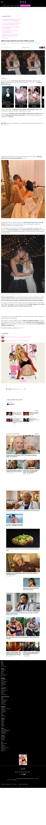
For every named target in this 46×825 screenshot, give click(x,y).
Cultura (2, 676)
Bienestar (3, 683)
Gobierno (3, 719)
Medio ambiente (4, 743)
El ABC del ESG (3, 749)
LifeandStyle (3, 716)
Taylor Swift (21, 389)
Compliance (15, 784)
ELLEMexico (20, 774)
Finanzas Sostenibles (5, 747)
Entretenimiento (4, 690)
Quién (2, 668)
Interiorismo (3, 733)
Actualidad (3, 736)
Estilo (2, 689)
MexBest (3, 678)
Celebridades (5, 38)
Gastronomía (3, 679)
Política (2, 718)
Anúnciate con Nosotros (23, 784)
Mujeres (2, 715)
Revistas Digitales (25, 5)
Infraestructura (4, 731)
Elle (2, 662)
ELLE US (22, 328)
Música (2, 693)
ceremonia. (24, 158)
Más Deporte (3, 702)
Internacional (3, 710)
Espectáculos (3, 669)
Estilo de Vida (3, 684)
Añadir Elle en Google (26, 47)
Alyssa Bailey (10, 402)
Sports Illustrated (5, 696)
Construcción (3, 729)
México (2, 720)
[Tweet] (42, 47)
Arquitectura (3, 732)
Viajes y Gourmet (4, 694)
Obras (2, 728)
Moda (4, 5)
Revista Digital (23, 380)
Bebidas (2, 680)
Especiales (3, 740)
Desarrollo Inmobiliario (5, 730)
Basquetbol (3, 701)
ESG (1, 714)
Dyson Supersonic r (5, 124)
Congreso (3, 721)
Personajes (3, 682)
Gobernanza (3, 745)
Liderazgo (3, 737)
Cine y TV (2, 692)
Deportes (2, 691)
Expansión (3, 706)
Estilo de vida (17, 5)
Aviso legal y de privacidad (6, 784)
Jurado (2, 685)
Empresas (3, 707)
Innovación (3, 748)
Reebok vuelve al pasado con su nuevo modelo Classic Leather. (17, 340)
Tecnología (3, 711)
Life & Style (3, 688)
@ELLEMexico (12, 404)
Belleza (7, 5)
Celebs (11, 5)
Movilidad (3, 746)
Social (2, 744)
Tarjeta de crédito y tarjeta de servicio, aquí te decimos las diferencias (18, 337)
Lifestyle (2, 703)
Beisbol (2, 698)
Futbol (2, 697)
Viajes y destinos (4, 681)
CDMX (2, 722)
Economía (3, 709)
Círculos (2, 671)
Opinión (2, 724)
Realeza (2, 670)
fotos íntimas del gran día (32, 82)
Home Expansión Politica (5, 708)
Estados (2, 723)
